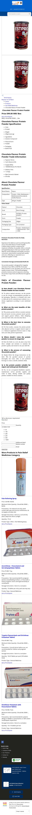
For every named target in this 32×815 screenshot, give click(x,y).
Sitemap (5, 757)
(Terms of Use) (20, 804)
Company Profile (7, 750)
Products (8, 103)
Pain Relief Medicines (11, 105)
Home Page (5, 748)
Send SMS (17, 796)
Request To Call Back (8, 100)
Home (7, 101)
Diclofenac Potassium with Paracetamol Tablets (11, 706)
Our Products (6, 752)
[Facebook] (2, 743)
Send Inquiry (7, 97)
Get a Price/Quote (7, 116)
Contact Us (5, 755)
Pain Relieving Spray (9, 498)
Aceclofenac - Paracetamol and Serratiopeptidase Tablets (13, 567)
